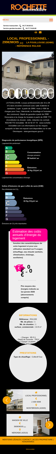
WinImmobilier (30, 449)
